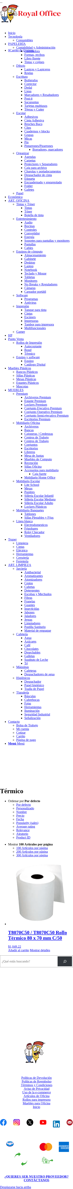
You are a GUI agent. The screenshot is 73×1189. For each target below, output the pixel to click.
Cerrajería (22, 557)
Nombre (21, 812)
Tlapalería (22, 692)
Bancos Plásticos (27, 372)
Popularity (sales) (27, 823)
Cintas (20, 546)
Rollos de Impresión (29, 342)
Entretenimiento (26, 218)
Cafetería (22, 634)
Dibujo (20, 65)
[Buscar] (65, 961)
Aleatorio (22, 834)
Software (22, 295)
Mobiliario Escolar (28, 481)
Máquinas (22, 667)
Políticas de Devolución (36, 1077)
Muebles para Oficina (36, 1103)
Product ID (23, 837)
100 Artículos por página (32, 848)
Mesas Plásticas (26, 379)
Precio (20, 815)
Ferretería (22, 561)
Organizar (22, 153)
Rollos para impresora (36, 1099)
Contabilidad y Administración (35, 47)
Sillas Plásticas (25, 375)
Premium (22, 393)
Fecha (20, 819)
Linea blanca (24, 521)
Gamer (20, 331)
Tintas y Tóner (25, 204)
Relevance (23, 830)
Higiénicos (23, 678)
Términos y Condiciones (36, 1085)
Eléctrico (22, 550)
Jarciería (21, 568)
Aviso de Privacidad (36, 1088)
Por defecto (23, 804)
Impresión (22, 306)
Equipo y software (28, 357)
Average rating (25, 826)
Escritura (22, 76)
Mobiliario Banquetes (30, 510)
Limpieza (22, 543)
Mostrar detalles (40, 950)
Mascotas (22, 386)
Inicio (36, 1107)
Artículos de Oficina (36, 1096)
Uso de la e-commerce (36, 1092)
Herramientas (24, 554)
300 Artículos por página (32, 855)
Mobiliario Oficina (28, 423)
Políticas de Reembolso (37, 1081)
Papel (19, 193)
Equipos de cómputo (29, 251)
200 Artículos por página (32, 851)
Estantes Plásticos (27, 382)
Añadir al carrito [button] (18, 950)
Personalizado (25, 808)
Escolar (21, 113)
